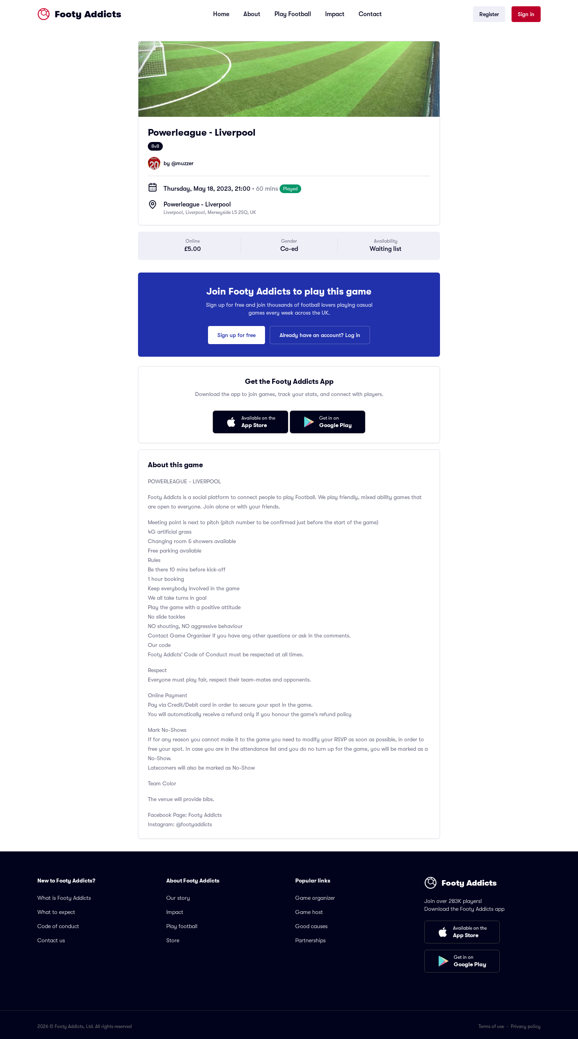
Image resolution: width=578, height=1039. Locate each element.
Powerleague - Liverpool (197, 204)
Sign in (526, 14)
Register (489, 14)
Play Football (292, 14)
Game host (309, 912)
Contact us (51, 940)
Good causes (311, 926)
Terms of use (491, 1026)
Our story (178, 898)
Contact (370, 14)
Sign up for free (236, 335)
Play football (181, 926)
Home (221, 14)
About (251, 14)
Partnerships (310, 940)
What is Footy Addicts (64, 898)
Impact (334, 14)
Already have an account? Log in (320, 335)
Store (172, 940)
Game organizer (315, 898)
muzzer (184, 163)
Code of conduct (58, 926)
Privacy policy (526, 1026)
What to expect (56, 912)
